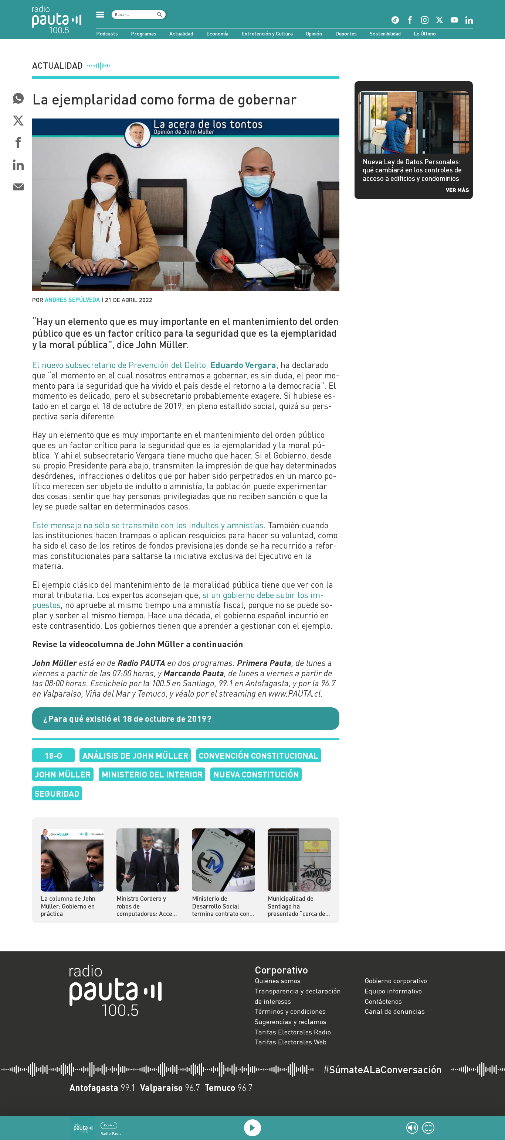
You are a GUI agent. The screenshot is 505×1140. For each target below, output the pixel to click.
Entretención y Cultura (267, 33)
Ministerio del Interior (152, 774)
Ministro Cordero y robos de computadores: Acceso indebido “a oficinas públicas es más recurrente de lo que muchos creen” (147, 906)
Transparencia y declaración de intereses (298, 996)
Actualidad (181, 33)
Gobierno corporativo (396, 980)
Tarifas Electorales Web (290, 1042)
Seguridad (57, 793)
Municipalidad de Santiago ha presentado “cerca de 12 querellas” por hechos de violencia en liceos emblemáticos (298, 906)
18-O (53, 755)
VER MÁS (457, 189)
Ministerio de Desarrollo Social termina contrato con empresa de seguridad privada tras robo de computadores (222, 906)
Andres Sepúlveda (72, 299)
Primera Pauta (264, 662)
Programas (143, 33)
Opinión (314, 33)
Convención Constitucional (258, 755)
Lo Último (425, 33)
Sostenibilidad (385, 33)
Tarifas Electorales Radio (293, 1032)
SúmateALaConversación (382, 1069)
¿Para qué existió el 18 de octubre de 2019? (127, 718)
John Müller (63, 774)
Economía (217, 33)
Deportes (346, 33)
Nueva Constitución (256, 774)
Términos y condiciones (290, 1011)
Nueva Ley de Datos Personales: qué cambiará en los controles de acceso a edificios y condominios (412, 170)
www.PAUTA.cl (294, 693)
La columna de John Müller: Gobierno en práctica (68, 906)
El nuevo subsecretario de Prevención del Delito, (154, 365)
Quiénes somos (278, 980)
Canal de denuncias (395, 1011)
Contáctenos (383, 1001)
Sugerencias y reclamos (290, 1021)
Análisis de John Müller (135, 755)
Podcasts (107, 33)
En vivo (109, 1125)
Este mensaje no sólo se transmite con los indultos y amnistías (148, 525)
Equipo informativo (393, 991)
